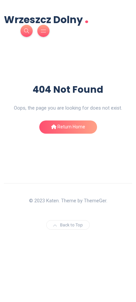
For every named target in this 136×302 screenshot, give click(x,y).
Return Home (70, 126)
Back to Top (71, 224)
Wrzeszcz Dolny (46, 19)
